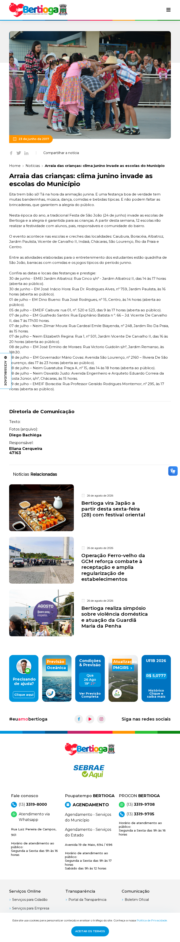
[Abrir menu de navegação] (168, 9)
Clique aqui (24, 694)
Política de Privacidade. (152, 920)
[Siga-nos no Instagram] (101, 719)
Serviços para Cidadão (30, 900)
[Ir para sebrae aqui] (90, 771)
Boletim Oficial (137, 900)
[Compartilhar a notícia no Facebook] (11, 153)
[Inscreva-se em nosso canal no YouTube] (90, 719)
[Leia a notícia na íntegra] (90, 507)
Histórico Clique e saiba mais (156, 693)
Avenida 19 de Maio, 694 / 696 (88, 856)
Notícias (33, 165)
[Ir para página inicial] (38, 10)
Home (15, 165)
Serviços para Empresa (30, 908)
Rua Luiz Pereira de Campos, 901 (34, 842)
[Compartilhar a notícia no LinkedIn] (26, 153)
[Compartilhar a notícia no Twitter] (18, 153)
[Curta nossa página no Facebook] (79, 719)
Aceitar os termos (90, 931)
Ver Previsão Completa (90, 695)
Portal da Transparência (87, 900)
